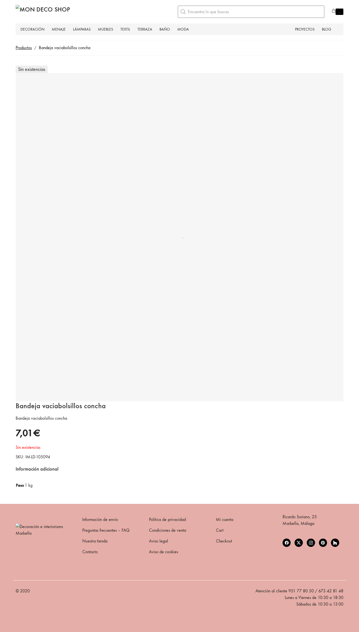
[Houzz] (335, 543)
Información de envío (100, 519)
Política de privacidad (167, 519)
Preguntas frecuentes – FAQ (105, 530)
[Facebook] (287, 543)
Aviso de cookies (163, 551)
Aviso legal (158, 541)
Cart (219, 530)
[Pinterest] (323, 543)
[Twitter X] (299, 543)
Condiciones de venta (167, 530)
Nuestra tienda (94, 541)
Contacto (90, 551)
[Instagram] (311, 543)
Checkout (224, 541)
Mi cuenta (224, 519)
